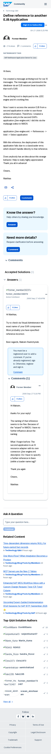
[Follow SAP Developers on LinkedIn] (33, 716)
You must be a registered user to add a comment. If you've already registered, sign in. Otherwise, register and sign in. (24, 358)
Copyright (12, 732)
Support (38, 740)
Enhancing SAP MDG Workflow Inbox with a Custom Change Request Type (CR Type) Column (24, 587)
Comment (27, 198)
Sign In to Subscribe (32, 25)
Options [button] (46, 25)
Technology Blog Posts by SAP (20, 613)
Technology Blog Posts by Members (22, 563)
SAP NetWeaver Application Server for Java (20, 58)
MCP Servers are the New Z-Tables (20, 571)
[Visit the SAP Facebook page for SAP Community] (18, 716)
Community (19, 4)
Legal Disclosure (38, 732)
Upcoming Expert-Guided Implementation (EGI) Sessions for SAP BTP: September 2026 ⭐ (25, 606)
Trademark (13, 740)
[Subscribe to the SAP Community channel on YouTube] (28, 716)
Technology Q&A (12, 11)
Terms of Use (38, 725)
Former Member (19, 39)
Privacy (13, 725)
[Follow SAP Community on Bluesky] (23, 716)
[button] (35, 46)
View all (7, 702)
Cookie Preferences (12, 747)
